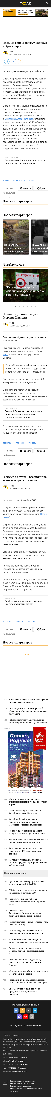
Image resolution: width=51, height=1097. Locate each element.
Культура (13, 326)
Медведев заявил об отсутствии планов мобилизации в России (28, 972)
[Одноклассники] (20, 61)
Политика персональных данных (22, 1081)
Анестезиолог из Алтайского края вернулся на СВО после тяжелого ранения (25, 851)
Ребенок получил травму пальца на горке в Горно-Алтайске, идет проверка (28, 721)
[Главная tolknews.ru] (25, 3)
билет (6, 180)
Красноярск (19, 180)
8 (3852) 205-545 (13, 1064)
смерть (32, 443)
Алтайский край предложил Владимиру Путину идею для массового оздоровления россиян (25, 822)
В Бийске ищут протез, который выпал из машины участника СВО (28, 891)
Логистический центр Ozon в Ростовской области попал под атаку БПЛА (27, 902)
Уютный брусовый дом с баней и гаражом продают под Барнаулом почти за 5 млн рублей (28, 862)
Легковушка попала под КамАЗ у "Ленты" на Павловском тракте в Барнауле (25, 962)
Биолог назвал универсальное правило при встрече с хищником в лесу (28, 841)
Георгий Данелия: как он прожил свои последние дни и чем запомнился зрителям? (23, 414)
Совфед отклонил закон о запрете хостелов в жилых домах (23, 602)
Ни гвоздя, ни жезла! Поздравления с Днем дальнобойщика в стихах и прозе (28, 981)
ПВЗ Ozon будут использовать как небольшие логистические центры (26, 932)
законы (20, 621)
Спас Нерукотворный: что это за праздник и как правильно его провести (24, 991)
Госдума (7, 621)
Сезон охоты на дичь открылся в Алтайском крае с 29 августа (25, 812)
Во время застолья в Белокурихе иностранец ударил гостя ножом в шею (28, 940)
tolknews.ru (14, 1035)
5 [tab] (31, 306)
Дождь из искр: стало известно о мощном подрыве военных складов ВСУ (26, 951)
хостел (31, 621)
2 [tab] (19, 306)
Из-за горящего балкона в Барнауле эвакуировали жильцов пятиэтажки (27, 832)
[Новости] (25, 188)
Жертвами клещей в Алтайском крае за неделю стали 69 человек (25, 290)
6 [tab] (35, 306)
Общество (13, 55)
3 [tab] (23, 306)
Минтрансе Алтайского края (18, 119)
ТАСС (5, 354)
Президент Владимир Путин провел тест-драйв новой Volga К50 (26, 882)
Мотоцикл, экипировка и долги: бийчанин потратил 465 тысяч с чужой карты (28, 802)
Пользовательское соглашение (22, 1084)
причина (20, 443)
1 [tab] (15, 306)
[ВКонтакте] (13, 61)
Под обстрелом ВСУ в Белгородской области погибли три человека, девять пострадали (28, 711)
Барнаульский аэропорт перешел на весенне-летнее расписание (25, 161)
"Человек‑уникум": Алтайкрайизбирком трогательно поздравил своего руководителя (25, 913)
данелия (7, 443)
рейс (32, 180)
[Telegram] (6, 61)
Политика (13, 489)
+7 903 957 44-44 (13, 1057)
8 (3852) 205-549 (13, 1068)
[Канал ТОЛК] (40, 188)
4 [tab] (27, 306)
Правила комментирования (20, 1086)
